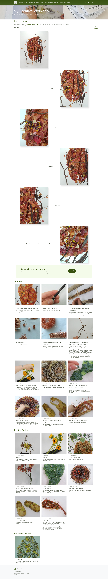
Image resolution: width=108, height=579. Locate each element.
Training (61, 2)
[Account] (88, 2)
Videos (41, 2)
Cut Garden (36, 2)
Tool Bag (56, 2)
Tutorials (30, 2)
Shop (68, 2)
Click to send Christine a (31, 24)
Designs (26, 2)
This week (20, 2)
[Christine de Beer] (15, 2)
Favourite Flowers (48, 2)
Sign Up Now (72, 271)
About (65, 2)
